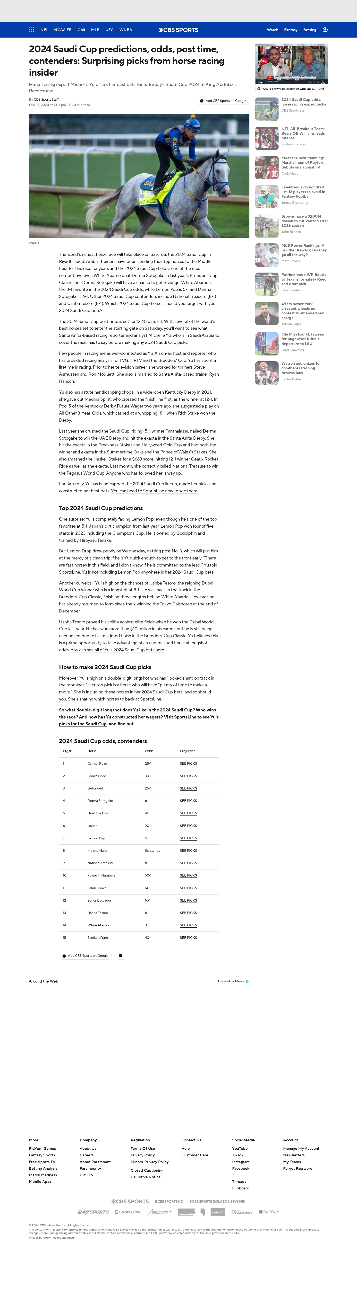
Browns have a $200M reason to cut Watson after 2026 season (304, 221)
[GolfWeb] (269, 1212)
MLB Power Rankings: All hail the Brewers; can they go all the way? (304, 250)
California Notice (146, 1177)
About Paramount (95, 1162)
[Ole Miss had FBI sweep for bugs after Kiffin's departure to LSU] (267, 343)
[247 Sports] (93, 1211)
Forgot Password (298, 1168)
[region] (291, 64)
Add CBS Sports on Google (226, 101)
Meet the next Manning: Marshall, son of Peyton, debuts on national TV (302, 163)
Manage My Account (301, 1148)
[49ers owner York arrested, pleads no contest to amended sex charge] (267, 313)
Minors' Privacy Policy (150, 1162)
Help (185, 1148)
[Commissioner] (191, 1210)
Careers (87, 1155)
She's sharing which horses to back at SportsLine (114, 699)
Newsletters (294, 1155)
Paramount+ (90, 1168)
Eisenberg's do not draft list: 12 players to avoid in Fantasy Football (303, 192)
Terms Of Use (143, 1148)
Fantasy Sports (42, 1155)
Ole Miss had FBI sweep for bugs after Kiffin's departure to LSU (302, 339)
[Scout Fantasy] (242, 1211)
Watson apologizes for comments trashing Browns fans (301, 368)
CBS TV (87, 1175)
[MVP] (218, 1210)
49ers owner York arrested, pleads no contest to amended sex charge (302, 310)
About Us (88, 1148)
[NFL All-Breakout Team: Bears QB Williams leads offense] (267, 138)
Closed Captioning (147, 1170)
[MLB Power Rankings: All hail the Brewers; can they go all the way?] (267, 255)
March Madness (43, 1175)
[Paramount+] (159, 1210)
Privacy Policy (143, 1155)
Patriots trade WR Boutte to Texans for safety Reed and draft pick (304, 279)
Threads (239, 1181)
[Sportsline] (128, 1211)
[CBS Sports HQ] (169, 1200)
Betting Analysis (43, 1168)
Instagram (241, 1162)
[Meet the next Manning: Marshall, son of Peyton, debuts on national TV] (267, 167)
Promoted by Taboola (231, 981)
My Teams (292, 1162)
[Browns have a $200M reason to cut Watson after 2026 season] (267, 226)
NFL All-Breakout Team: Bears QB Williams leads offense (303, 133)
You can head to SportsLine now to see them (154, 491)
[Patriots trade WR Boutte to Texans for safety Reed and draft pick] (267, 284)
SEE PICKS (188, 764)
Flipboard (240, 1188)
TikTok (237, 1155)
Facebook (240, 1168)
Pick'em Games (42, 1148)
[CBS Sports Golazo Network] (217, 1200)
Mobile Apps (40, 1181)
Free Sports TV (42, 1162)
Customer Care (194, 1155)
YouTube (240, 1148)
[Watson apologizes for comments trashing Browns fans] (267, 373)
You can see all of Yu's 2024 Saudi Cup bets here (117, 650)
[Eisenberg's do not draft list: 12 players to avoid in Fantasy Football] (267, 196)
